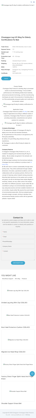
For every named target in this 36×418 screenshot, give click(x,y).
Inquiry (6, 78)
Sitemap (27, 414)
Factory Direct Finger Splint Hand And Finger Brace (17, 378)
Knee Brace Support (7, 278)
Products (24, 278)
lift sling (25, 111)
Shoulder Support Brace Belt (11, 403)
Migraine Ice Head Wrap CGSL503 (13, 352)
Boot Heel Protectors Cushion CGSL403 (15, 327)
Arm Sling (17, 278)
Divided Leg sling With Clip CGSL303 (14, 302)
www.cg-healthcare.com (17, 414)
